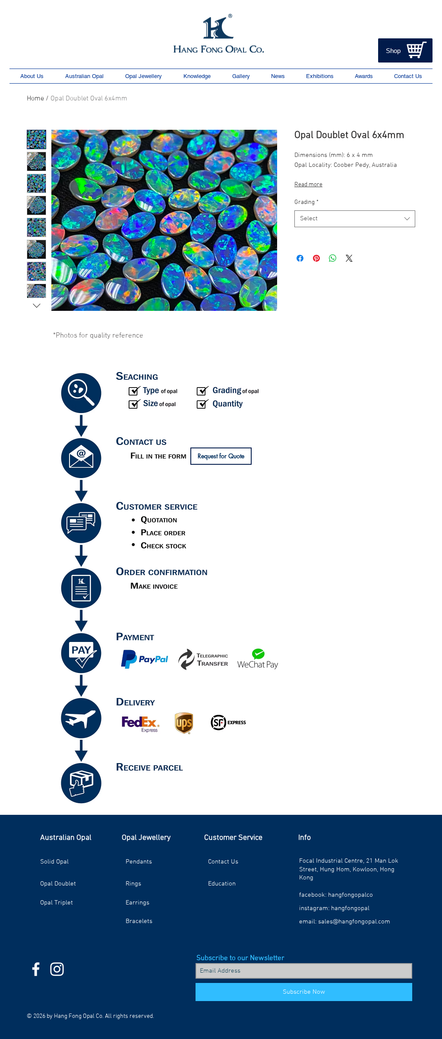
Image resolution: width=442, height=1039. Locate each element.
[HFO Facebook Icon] (36, 969)
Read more (308, 184)
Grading (306, 202)
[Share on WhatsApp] (333, 258)
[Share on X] (349, 258)
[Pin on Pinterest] (316, 258)
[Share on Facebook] (300, 258)
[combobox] (354, 218)
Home (35, 98)
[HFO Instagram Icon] (57, 969)
